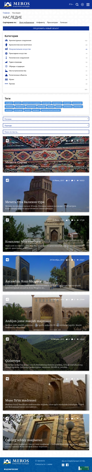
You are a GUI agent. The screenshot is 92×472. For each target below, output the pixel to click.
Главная (6, 13)
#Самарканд (77, 103)
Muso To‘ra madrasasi (20, 400)
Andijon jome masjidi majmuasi (28, 321)
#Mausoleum (31, 107)
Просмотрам (52, 22)
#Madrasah (9, 107)
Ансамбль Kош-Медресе (23, 281)
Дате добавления (26, 22)
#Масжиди (41, 107)
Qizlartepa (12, 360)
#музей (58, 107)
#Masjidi (51, 107)
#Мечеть (17, 103)
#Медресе (9, 103)
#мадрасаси (20, 107)
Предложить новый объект (46, 28)
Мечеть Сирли (16, 162)
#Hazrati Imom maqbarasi (31, 103)
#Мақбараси (57, 103)
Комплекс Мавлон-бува (22, 241)
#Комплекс (78, 107)
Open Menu (88, 4)
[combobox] (46, 119)
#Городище (18, 110)
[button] (82, 4)
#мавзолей (46, 103)
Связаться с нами (43, 464)
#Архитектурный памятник (51, 110)
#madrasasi (68, 107)
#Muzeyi (27, 110)
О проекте (40, 460)
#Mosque (9, 110)
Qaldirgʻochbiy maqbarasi (23, 440)
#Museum (36, 110)
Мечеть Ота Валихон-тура (24, 202)
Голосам (63, 22)
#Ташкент (67, 103)
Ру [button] (70, 4)
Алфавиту (40, 22)
